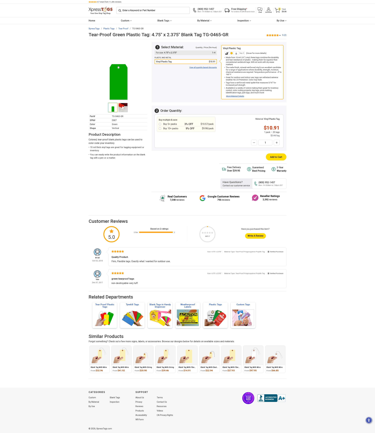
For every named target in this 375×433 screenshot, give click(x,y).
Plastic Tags (215, 304)
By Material (203, 20)
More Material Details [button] (235, 96)
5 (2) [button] (284, 35)
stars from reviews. (109, 2)
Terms (160, 397)
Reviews (139, 406)
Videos (160, 411)
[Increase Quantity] (277, 143)
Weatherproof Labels (187, 305)
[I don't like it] (205, 233)
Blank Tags (163, 20)
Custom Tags (243, 304)
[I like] (210, 233)
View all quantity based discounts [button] (203, 67)
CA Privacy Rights (165, 415)
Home (92, 20)
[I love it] (212, 233)
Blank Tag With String (143, 367)
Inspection (243, 20)
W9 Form (139, 419)
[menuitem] (92, 20)
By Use (280, 20)
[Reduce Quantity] (254, 143)
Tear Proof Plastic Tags (104, 305)
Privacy (138, 402)
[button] (260, 10)
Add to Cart (276, 157)
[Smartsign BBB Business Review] (271, 398)
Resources (162, 406)
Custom (125, 20)
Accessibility (141, 415)
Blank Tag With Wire (99, 367)
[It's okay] (207, 233)
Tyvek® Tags (132, 304)
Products (139, 411)
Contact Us (162, 402)
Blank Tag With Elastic (209, 367)
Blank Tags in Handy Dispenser (160, 305)
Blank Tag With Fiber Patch (189, 367)
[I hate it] (203, 233)
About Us (139, 397)
